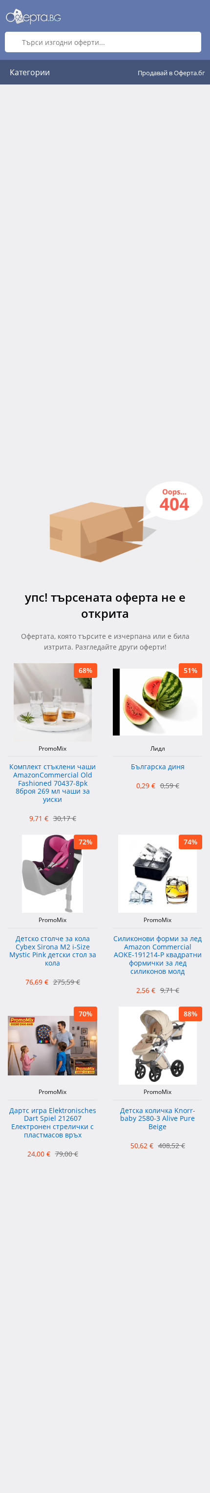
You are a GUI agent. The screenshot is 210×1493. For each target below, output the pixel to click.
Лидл (157, 748)
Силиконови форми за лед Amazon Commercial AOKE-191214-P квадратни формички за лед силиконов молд (157, 955)
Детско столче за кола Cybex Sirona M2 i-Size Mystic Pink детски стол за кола (52, 951)
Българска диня (158, 767)
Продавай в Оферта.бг (171, 72)
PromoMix (52, 748)
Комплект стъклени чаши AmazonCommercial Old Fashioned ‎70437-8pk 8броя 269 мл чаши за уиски (52, 783)
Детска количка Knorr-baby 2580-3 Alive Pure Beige (157, 1119)
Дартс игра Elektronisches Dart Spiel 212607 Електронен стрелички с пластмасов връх (52, 1123)
